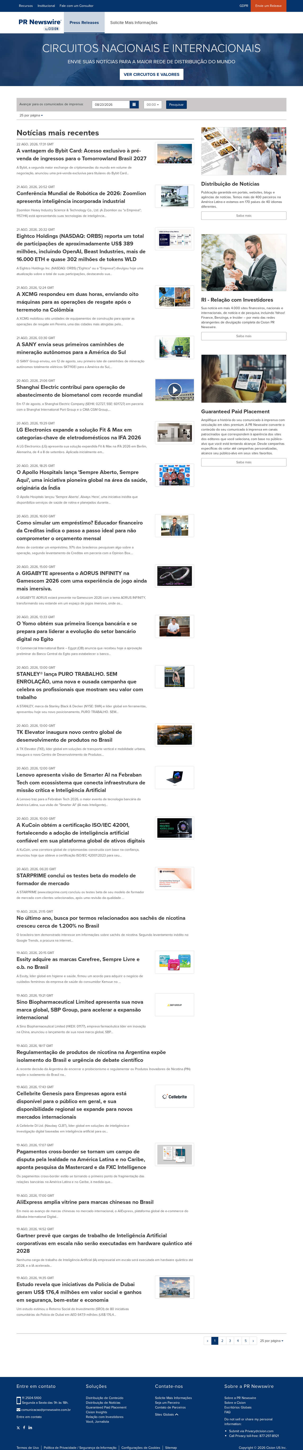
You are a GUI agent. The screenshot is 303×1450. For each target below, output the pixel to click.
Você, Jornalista (97, 1421)
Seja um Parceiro (167, 1402)
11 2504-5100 (31, 1397)
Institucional (46, 5)
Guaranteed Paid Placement (106, 1407)
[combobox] (153, 105)
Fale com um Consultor (77, 5)
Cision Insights (96, 1412)
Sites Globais (165, 1414)
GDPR (244, 5)
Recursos (26, 5)
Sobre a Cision (235, 1402)
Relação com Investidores (105, 1416)
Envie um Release (268, 5)
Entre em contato (29, 1417)
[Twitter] (19, 1427)
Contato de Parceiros (170, 1407)
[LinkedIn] (30, 1427)
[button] (134, 105)
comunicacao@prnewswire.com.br (46, 1410)
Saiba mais (244, 215)
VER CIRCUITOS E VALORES (151, 74)
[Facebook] (24, 1427)
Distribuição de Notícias (103, 1402)
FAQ (227, 1412)
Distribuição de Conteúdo (104, 1397)
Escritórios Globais (238, 1407)
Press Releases (84, 22)
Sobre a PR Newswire (240, 1397)
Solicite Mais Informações (133, 22)
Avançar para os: (51, 104)
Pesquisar (176, 104)
